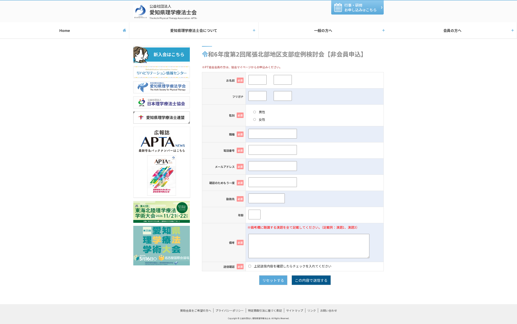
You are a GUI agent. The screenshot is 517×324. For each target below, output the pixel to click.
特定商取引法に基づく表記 (265, 310)
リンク (311, 310)
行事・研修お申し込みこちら (360, 7)
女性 (261, 119)
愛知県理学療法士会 (173, 11)
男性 (261, 111)
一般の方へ (323, 30)
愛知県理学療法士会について (193, 30)
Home (64, 30)
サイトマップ (294, 310)
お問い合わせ (328, 310)
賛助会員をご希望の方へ (195, 310)
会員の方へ (452, 30)
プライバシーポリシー (229, 310)
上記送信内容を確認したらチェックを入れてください (292, 266)
